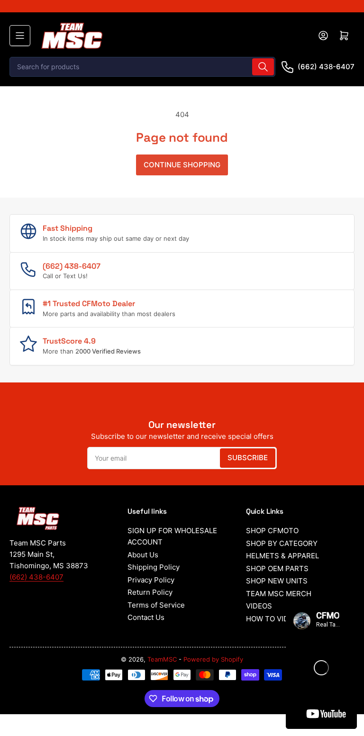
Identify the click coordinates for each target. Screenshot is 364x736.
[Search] (263, 67)
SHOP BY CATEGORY (282, 543)
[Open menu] (19, 35)
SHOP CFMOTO (272, 530)
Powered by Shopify (213, 659)
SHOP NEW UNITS (277, 580)
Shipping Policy (153, 567)
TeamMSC (162, 659)
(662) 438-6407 (326, 66)
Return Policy (150, 592)
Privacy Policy (150, 579)
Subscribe (248, 457)
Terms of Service (156, 604)
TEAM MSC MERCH (278, 593)
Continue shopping (182, 164)
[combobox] (142, 67)
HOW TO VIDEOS (274, 618)
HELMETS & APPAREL (282, 555)
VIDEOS (259, 605)
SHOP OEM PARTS (277, 568)
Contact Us (145, 617)
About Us (142, 554)
